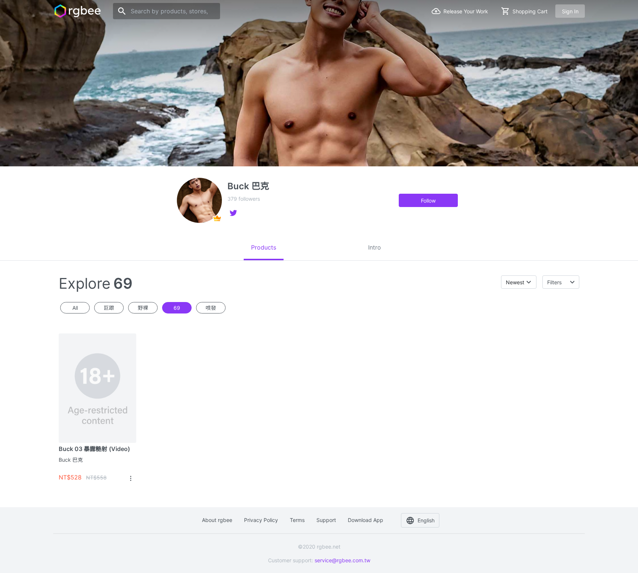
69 (177, 308)
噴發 (211, 308)
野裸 (143, 308)
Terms (297, 520)
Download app (365, 520)
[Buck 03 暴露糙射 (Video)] (97, 388)
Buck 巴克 (71, 460)
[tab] (263, 247)
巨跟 (109, 308)
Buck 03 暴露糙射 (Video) (94, 448)
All (75, 308)
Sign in (570, 11)
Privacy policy (261, 520)
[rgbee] (77, 11)
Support (326, 520)
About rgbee (217, 520)
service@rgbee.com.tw (342, 560)
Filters (554, 282)
